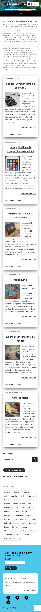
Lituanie (7, 511)
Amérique (27, 492)
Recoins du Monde (20, 4)
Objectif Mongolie (19, 61)
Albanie (7, 492)
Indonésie (8, 508)
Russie (6, 527)
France (15, 504)
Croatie (24, 500)
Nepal (29, 515)
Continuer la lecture (28, 127)
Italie (16, 508)
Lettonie (30, 508)
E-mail (8, 559)
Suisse (25, 531)
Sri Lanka (17, 531)
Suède (33, 531)
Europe (7, 504)
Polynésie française (11, 523)
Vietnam (7, 539)
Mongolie (8, 515)
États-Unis (17, 539)
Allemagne (17, 492)
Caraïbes (7, 500)
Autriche (23, 496)
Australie (13, 496)
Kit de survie (20, 279)
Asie (6, 496)
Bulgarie (32, 496)
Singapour (23, 527)
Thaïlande (8, 535)
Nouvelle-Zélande (11, 519)
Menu (21, 14)
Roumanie (32, 523)
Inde (29, 504)
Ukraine (26, 535)
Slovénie (7, 531)
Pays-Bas (23, 519)
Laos (23, 508)
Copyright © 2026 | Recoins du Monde (15, 608)
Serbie (14, 527)
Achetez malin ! (20, 397)
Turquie (17, 535)
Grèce (22, 504)
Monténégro (19, 515)
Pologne (33, 519)
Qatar (24, 523)
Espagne (32, 500)
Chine (16, 500)
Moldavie (25, 511)
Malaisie (16, 511)
